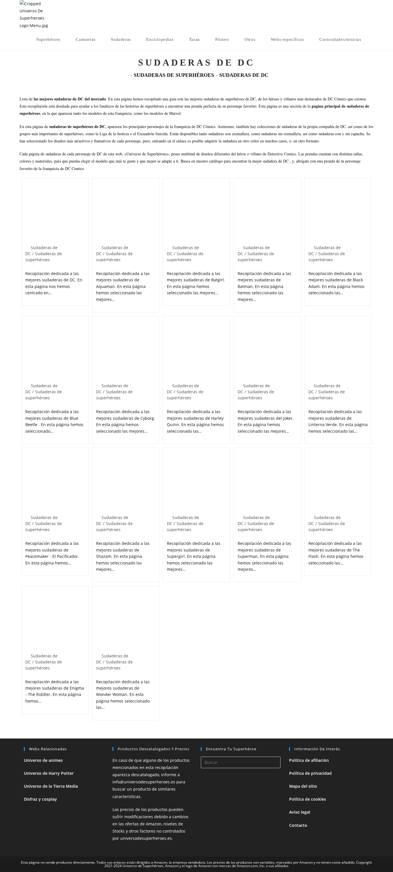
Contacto (298, 825)
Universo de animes (43, 760)
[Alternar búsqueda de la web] (372, 39)
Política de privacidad (310, 773)
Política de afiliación (309, 760)
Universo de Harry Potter (49, 773)
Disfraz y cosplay (40, 799)
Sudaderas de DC (243, 75)
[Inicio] (127, 75)
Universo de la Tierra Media (51, 786)
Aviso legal (299, 812)
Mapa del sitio (303, 786)
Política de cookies (307, 799)
